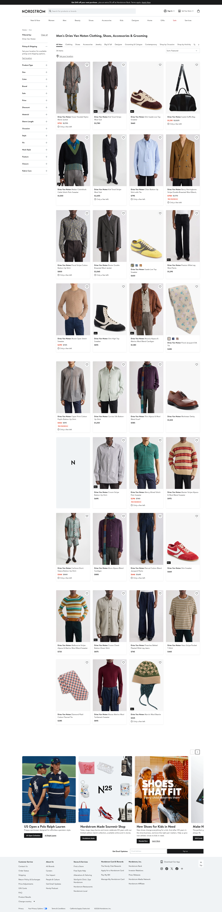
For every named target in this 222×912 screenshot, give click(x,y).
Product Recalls (24, 897)
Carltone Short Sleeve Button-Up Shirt (70, 569)
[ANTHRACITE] (177, 339)
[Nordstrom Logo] (33, 11)
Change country (24, 901)
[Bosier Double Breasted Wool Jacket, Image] (110, 236)
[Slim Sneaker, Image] (183, 539)
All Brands (50, 866)
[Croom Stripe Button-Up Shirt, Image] (110, 463)
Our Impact (50, 875)
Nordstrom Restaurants (83, 886)
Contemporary (151, 44)
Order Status (23, 870)
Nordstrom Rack (135, 866)
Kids (121, 20)
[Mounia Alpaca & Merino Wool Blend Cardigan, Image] (146, 309)
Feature (25, 156)
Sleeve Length (28, 121)
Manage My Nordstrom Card (112, 879)
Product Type (27, 65)
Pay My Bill (105, 875)
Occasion (26, 128)
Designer (135, 20)
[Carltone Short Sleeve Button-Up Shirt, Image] (73, 539)
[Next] (198, 44)
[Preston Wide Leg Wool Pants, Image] (183, 236)
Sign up (185, 851)
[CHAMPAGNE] (169, 339)
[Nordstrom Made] (105, 789)
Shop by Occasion (167, 44)
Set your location (66, 56)
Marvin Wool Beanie (146, 714)
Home (149, 20)
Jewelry (99, 44)
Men (64, 20)
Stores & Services (81, 861)
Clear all (44, 35)
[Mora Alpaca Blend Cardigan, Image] (110, 539)
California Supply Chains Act (80, 908)
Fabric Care (26, 170)
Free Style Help (80, 870)
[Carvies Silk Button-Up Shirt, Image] (110, 387)
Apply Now (146, 2)
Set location (27, 58)
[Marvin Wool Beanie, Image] (146, 685)
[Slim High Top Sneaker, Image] (110, 309)
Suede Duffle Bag (181, 117)
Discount (26, 107)
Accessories (106, 20)
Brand (24, 86)
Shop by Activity (184, 44)
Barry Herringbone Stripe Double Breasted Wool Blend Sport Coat (181, 192)
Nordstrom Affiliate (136, 883)
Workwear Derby (181, 416)
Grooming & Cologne (133, 44)
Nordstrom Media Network (139, 879)
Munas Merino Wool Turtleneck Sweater (109, 715)
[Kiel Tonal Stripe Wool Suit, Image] (110, 87)
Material (25, 114)
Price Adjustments (25, 884)
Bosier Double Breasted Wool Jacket (106, 266)
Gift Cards (198, 838)
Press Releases (134, 875)
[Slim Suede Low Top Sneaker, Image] (146, 87)
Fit (23, 142)
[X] (171, 869)
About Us (50, 861)
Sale (174, 20)
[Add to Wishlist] (87, 65)
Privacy (21, 908)
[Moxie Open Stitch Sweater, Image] (73, 309)
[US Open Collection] (49, 789)
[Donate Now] (161, 789)
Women (51, 20)
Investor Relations (136, 870)
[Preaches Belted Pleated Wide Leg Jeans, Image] (146, 616)
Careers (49, 870)
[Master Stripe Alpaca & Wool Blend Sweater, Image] (183, 463)
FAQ (20, 892)
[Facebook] (177, 869)
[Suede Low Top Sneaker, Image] (146, 236)
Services (188, 20)
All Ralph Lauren (50, 835)
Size (23, 72)
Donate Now (143, 841)
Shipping (22, 875)
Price (24, 100)
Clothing (68, 44)
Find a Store (78, 866)
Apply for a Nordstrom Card (112, 870)
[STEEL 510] (136, 265)
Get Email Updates (53, 884)
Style (24, 135)
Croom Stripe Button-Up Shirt (106, 493)
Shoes (91, 20)
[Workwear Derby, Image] (183, 387)
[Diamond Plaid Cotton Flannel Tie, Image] (73, 685)
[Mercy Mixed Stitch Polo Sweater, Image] (146, 463)
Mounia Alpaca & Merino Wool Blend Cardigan (144, 340)
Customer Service (25, 861)
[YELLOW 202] (132, 265)
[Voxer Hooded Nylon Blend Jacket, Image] (73, 87)
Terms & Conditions (58, 908)
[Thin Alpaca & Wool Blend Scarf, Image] (146, 387)
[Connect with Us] (182, 869)
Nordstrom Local (80, 891)
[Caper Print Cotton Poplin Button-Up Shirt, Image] (73, 387)
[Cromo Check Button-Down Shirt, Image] (110, 616)
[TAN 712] (141, 265)
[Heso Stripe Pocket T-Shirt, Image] (183, 616)
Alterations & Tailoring (83, 875)
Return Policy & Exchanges (29, 879)
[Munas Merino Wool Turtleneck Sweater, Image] (110, 685)
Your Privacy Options (35, 908)
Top (201, 865)
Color (24, 79)
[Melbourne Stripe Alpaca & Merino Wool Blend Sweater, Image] (73, 616)
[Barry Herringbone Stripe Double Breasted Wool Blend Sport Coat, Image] (183, 160)
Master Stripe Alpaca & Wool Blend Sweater (182, 493)
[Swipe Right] (197, 752)
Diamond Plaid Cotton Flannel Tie (70, 715)
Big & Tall (108, 44)
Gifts (163, 20)
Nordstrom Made (88, 838)
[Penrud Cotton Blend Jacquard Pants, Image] (146, 539)
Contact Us (23, 866)
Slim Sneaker (179, 568)
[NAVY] (173, 339)
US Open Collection (33, 835)
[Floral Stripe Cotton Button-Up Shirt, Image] (73, 236)
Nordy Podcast (52, 888)
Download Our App (172, 861)
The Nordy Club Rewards (111, 866)
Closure (25, 163)
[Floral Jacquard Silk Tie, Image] (183, 309)
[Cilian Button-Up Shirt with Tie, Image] (146, 160)
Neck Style (26, 149)
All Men (59, 44)
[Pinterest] (166, 869)
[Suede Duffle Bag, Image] (183, 87)
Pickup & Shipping (29, 46)
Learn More (156, 841)
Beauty (77, 20)
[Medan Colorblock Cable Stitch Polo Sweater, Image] (73, 160)
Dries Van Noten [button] (29, 39)
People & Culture (53, 879)
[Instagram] (161, 869)
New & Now (35, 20)
